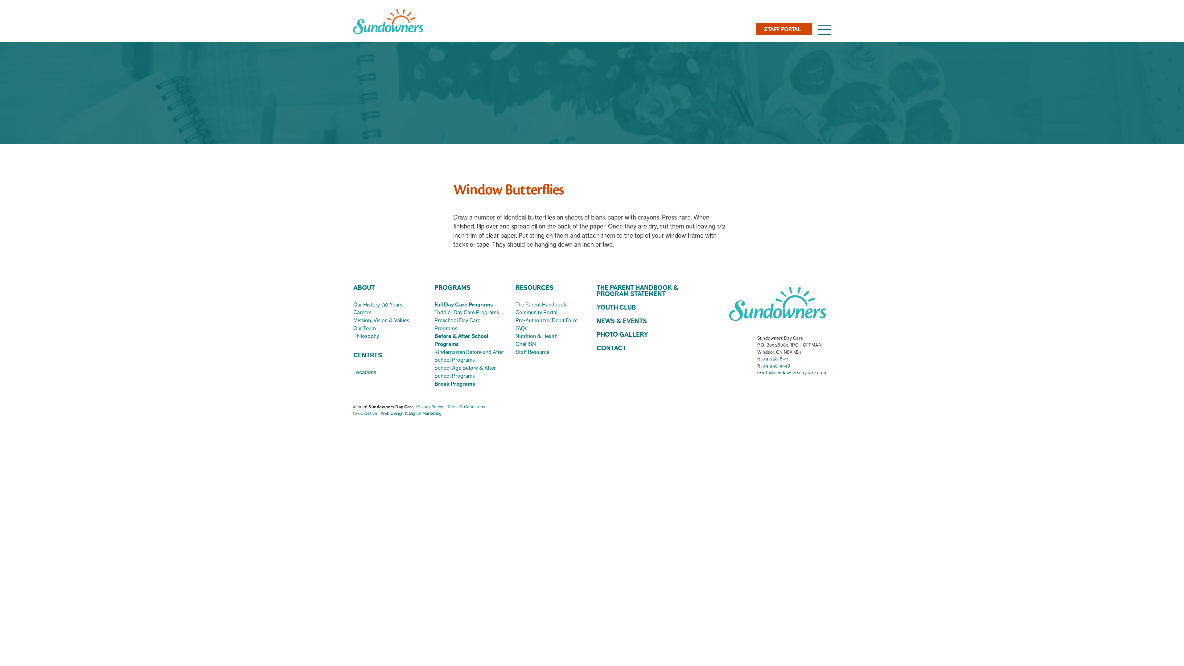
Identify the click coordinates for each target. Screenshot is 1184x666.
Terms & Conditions (466, 406)
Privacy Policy (430, 406)
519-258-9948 (775, 366)
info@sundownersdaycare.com (794, 373)
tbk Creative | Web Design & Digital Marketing (397, 413)
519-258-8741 (774, 359)
